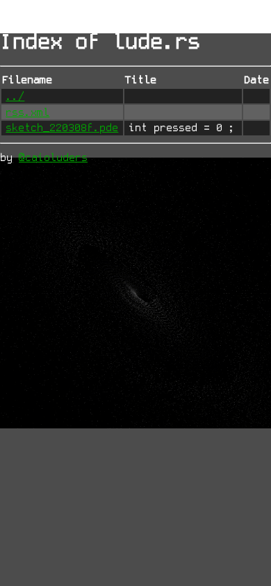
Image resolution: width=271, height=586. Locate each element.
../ (15, 96)
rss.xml (27, 112)
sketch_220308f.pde (62, 127)
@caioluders (53, 157)
